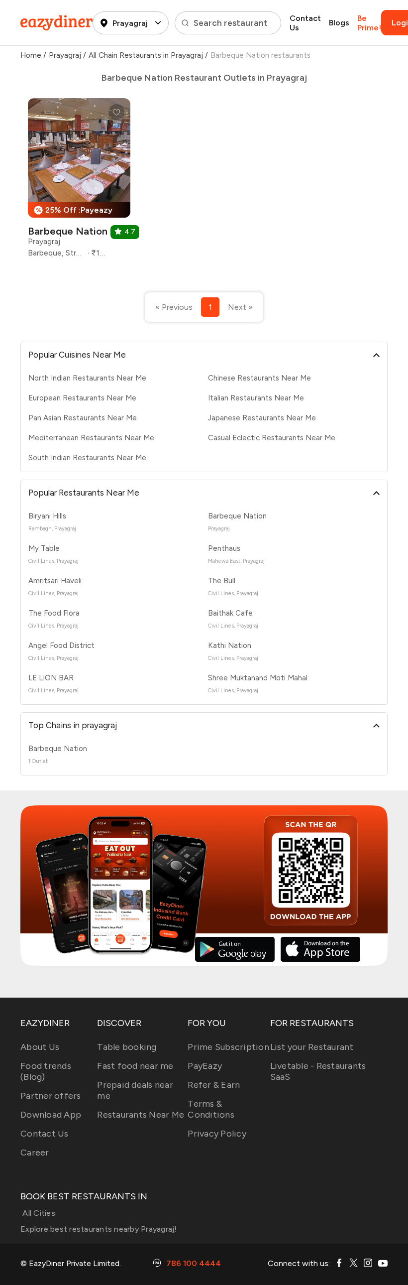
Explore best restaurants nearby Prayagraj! (98, 1229)
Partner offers (50, 1095)
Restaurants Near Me (140, 1114)
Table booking (126, 1046)
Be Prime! (369, 22)
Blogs (339, 22)
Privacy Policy (217, 1133)
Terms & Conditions (211, 1109)
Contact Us (305, 22)
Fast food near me (135, 1065)
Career (34, 1152)
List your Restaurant (312, 1046)
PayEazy (205, 1065)
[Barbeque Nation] (79, 181)
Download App (50, 1114)
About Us (39, 1046)
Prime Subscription (228, 1046)
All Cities (37, 1213)
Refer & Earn (214, 1084)
